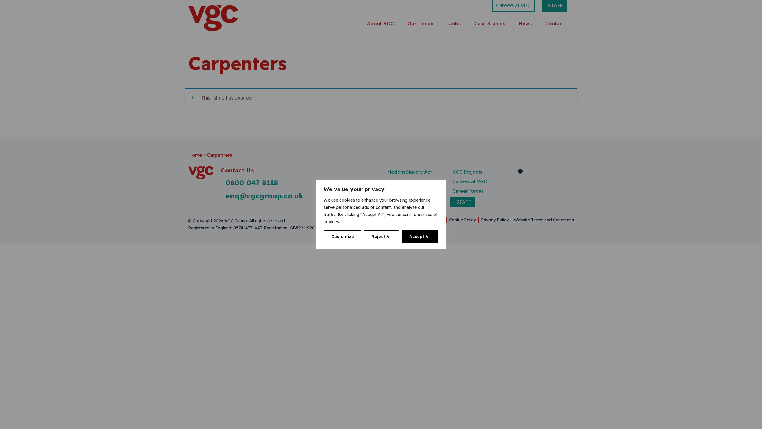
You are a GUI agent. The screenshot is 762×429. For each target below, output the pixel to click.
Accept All (420, 236)
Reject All (381, 236)
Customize (342, 236)
